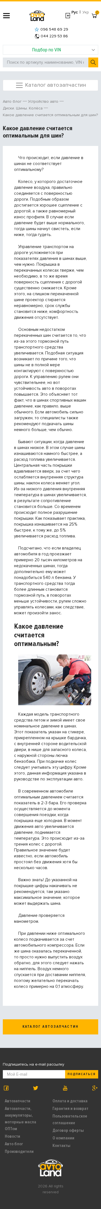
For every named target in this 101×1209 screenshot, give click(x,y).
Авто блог (14, 1143)
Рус (75, 12)
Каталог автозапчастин (55, 84)
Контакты (61, 1145)
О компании (63, 1138)
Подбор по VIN (46, 50)
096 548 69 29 (54, 29)
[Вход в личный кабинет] (68, 15)
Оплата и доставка (70, 1100)
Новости (12, 1136)
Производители (19, 1151)
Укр (85, 12)
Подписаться (82, 1074)
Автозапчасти (17, 1100)
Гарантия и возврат (70, 1108)
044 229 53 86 (54, 36)
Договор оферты (68, 1130)
